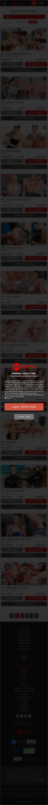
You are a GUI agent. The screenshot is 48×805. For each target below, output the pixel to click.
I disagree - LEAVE (24, 417)
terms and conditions (19, 382)
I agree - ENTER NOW (24, 406)
